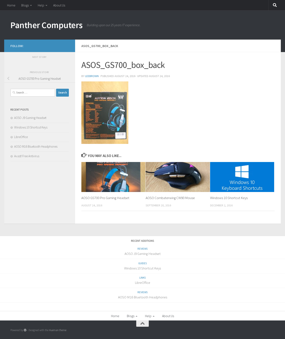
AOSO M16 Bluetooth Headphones (35, 146)
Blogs (25, 5)
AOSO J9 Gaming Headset (30, 118)
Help (41, 5)
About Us (59, 5)
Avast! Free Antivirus (26, 156)
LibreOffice (21, 137)
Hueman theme (57, 330)
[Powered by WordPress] (25, 330)
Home (11, 5)
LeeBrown (92, 76)
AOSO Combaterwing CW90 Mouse (170, 198)
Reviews (142, 249)
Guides (142, 263)
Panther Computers (46, 25)
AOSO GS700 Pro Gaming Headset (105, 198)
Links (142, 277)
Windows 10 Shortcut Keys (229, 198)
